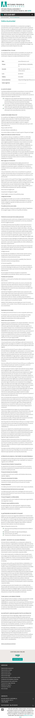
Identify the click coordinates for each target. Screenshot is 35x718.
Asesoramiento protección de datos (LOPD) (10, 677)
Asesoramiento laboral (6, 674)
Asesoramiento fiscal (5, 672)
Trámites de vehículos (6, 686)
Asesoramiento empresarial (7, 668)
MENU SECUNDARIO (5, 17)
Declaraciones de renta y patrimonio (9, 681)
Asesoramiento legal (5, 675)
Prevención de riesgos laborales (8, 683)
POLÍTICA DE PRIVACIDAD (14, 17)
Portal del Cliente (17, 659)
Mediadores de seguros (6, 685)
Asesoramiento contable (6, 670)
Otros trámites (4, 688)
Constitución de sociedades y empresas (9, 679)
